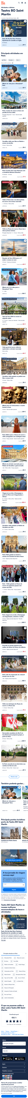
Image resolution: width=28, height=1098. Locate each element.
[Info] (18, 18)
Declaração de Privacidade (10, 900)
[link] (14, 33)
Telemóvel (4, 1055)
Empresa (4, 1067)
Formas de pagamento (8, 1073)
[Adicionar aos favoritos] (25, 21)
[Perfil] (25, 3)
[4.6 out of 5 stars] (14, 1021)
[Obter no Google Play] (7, 1059)
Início (2, 1031)
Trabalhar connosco (7, 1071)
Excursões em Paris (5, 1034)
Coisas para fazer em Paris (7, 1033)
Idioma (4, 1040)
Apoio (3, 1064)
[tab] (10, 953)
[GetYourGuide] (3, 3)
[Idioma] (22, 3)
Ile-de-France (14, 1031)
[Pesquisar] (19, 3)
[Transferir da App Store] (19, 1059)
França (7, 1031)
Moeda (4, 1047)
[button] (14, 33)
